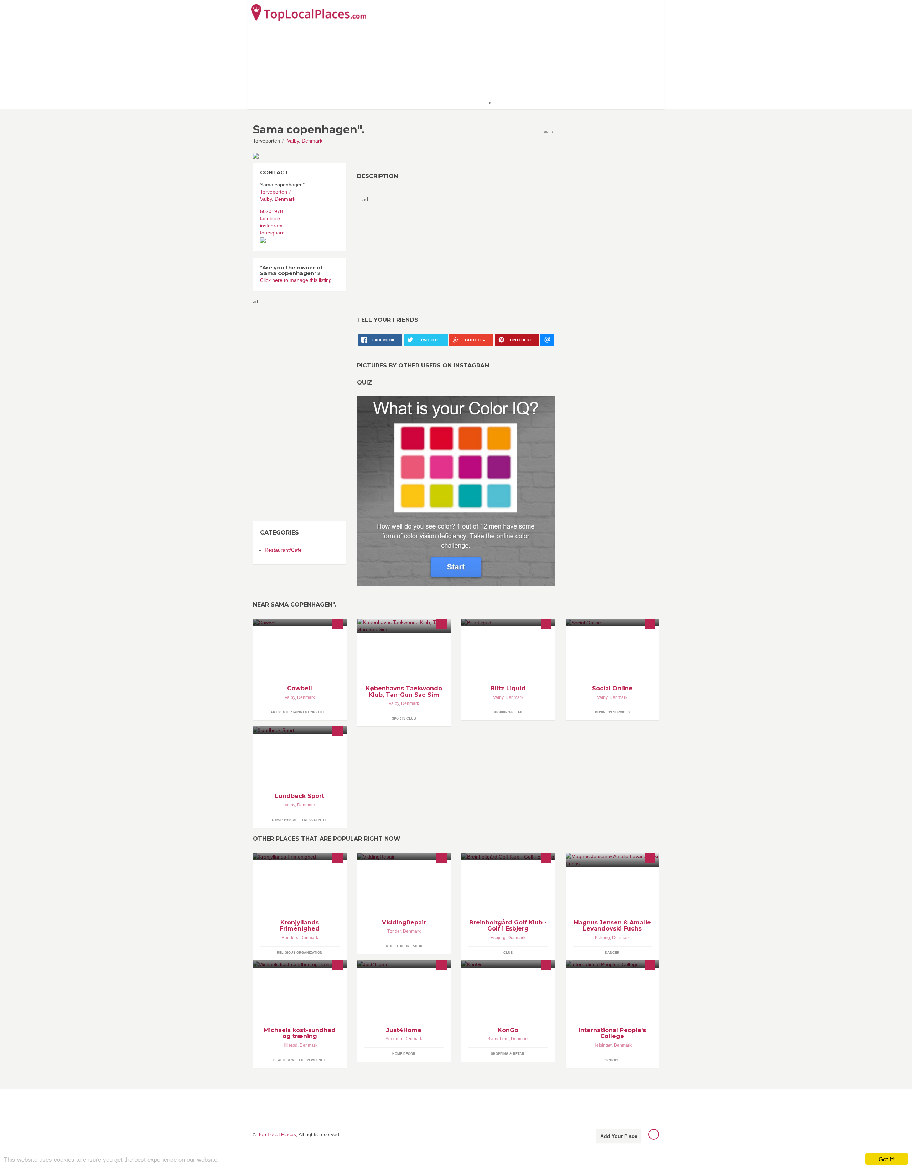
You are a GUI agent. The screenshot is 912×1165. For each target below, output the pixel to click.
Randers (289, 937)
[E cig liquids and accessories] (508, 622)
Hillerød (289, 1045)
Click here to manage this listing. (296, 280)
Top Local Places (277, 1134)
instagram (271, 225)
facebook (270, 218)
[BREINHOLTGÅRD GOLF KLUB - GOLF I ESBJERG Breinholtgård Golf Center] (508, 856)
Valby (293, 141)
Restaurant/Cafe (283, 550)
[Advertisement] (577, 54)
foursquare (272, 233)
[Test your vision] (456, 491)
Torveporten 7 (275, 192)
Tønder (394, 931)
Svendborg (498, 1038)
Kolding (602, 937)
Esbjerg (498, 937)
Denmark (312, 141)
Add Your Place (618, 1136)
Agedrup (393, 1038)
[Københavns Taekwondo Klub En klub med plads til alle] (404, 626)
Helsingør (602, 1045)
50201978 (271, 211)
